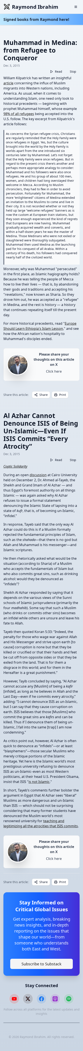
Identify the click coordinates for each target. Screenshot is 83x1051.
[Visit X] (28, 999)
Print (62, 395)
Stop (73, 71)
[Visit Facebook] (41, 999)
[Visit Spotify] (69, 999)
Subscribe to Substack (41, 963)
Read (58, 71)
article (8, 83)
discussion (38, 475)
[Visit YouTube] (14, 999)
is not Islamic (39, 781)
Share (43, 395)
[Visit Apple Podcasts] (55, 999)
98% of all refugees (18, 113)
